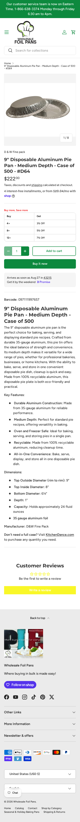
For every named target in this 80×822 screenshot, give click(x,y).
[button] (73, 32)
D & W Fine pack (14, 152)
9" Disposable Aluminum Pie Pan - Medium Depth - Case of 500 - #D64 (39, 67)
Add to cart (54, 251)
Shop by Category (51, 808)
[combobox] (40, 50)
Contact (32, 808)
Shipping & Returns (54, 811)
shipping (36, 185)
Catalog (19, 808)
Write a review (40, 590)
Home (7, 63)
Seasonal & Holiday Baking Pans (21, 811)
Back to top (38, 618)
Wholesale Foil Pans (24, 801)
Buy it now (40, 264)
